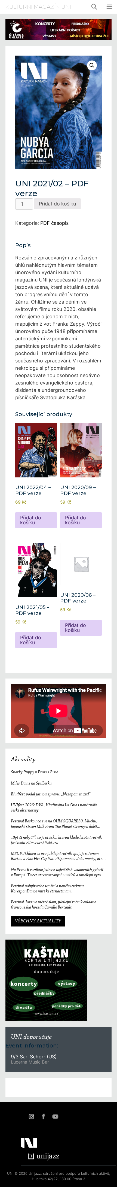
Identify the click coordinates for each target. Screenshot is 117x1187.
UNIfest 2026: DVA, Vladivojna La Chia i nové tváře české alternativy (54, 808)
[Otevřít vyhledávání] (94, 7)
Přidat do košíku (57, 204)
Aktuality (23, 759)
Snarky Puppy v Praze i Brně (34, 772)
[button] (92, 65)
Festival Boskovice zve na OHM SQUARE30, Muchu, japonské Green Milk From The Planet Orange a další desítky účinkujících (54, 824)
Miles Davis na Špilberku (31, 783)
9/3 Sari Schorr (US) (34, 1056)
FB (43, 1116)
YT (55, 1116)
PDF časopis (54, 223)
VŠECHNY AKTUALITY (38, 921)
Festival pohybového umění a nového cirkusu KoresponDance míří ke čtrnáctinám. (47, 889)
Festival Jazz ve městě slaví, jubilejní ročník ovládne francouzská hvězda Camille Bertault (53, 905)
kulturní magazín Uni (38, 7)
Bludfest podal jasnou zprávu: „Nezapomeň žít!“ (50, 794)
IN (31, 1116)
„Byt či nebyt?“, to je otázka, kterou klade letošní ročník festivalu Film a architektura (56, 840)
